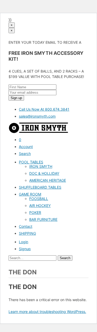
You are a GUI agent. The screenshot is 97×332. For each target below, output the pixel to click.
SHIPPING (27, 233)
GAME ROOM (30, 194)
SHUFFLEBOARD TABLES (40, 187)
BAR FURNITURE (43, 219)
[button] (26, 146)
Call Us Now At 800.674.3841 (44, 109)
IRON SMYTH (40, 166)
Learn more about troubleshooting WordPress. (47, 311)
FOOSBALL (38, 198)
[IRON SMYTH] (38, 131)
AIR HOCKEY (40, 205)
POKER (35, 212)
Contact (25, 226)
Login (23, 242)
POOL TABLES (31, 162)
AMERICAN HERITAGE (47, 180)
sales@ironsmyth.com (37, 116)
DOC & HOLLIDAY (44, 173)
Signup (25, 249)
